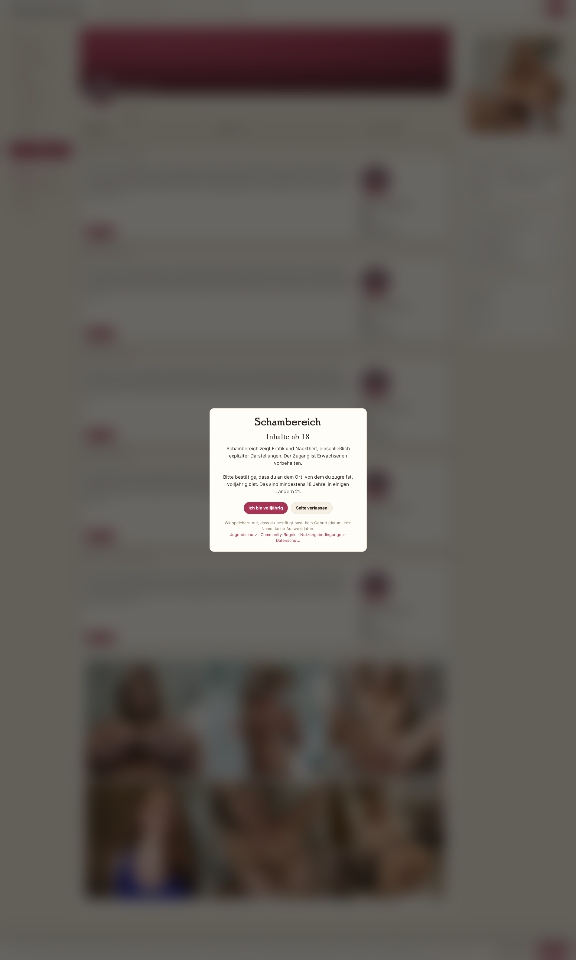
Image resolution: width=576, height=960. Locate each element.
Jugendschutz (243, 534)
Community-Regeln (279, 534)
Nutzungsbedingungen (322, 534)
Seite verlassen (311, 507)
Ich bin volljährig (266, 507)
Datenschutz (288, 540)
